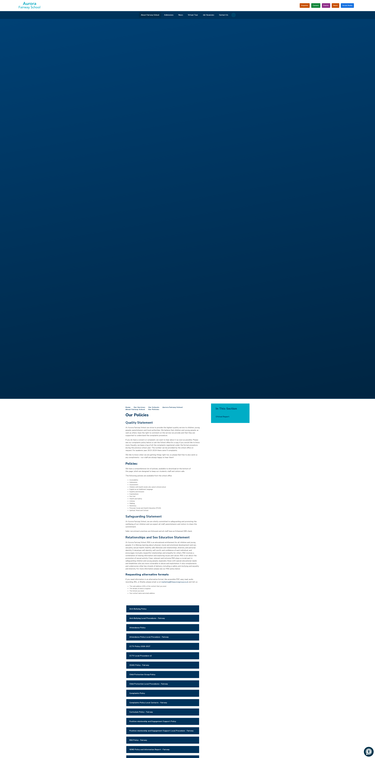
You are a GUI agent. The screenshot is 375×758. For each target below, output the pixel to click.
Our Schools (153, 407)
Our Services (139, 407)
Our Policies (153, 409)
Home (128, 407)
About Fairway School (135, 409)
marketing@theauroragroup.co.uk (174, 582)
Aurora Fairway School (172, 407)
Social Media (347, 6)
